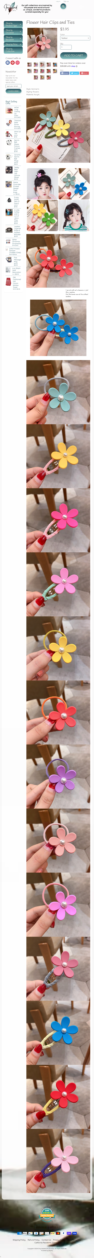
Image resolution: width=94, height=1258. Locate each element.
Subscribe (13, 91)
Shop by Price (14, 45)
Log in (58, 1)
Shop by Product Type (14, 24)
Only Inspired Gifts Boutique (46, 1248)
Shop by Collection (10, 50)
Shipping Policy (19, 1240)
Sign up (66, 1)
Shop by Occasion (14, 31)
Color (62, 34)
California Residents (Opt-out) (47, 1242)
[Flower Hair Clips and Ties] (29, 65)
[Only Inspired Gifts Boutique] (10, 8)
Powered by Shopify (47, 1250)
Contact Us (46, 1240)
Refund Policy (33, 1240)
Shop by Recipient (14, 38)
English (40, 1227)
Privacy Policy (59, 1240)
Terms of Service (74, 1240)
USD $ (53, 1227)
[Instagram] (17, 63)
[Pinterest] (13, 63)
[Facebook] (8, 63)
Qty (61, 43)
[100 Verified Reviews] (47, 1223)
